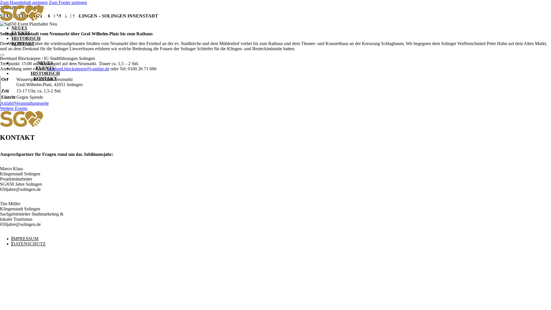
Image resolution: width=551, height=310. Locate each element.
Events (20, 33)
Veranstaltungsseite (31, 103)
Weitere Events (13, 108)
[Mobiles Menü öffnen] (2, 55)
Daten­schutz (29, 243)
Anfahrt (7, 103)
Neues (19, 28)
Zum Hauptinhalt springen (24, 2)
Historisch (25, 38)
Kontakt (23, 43)
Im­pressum (25, 238)
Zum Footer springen (68, 2)
